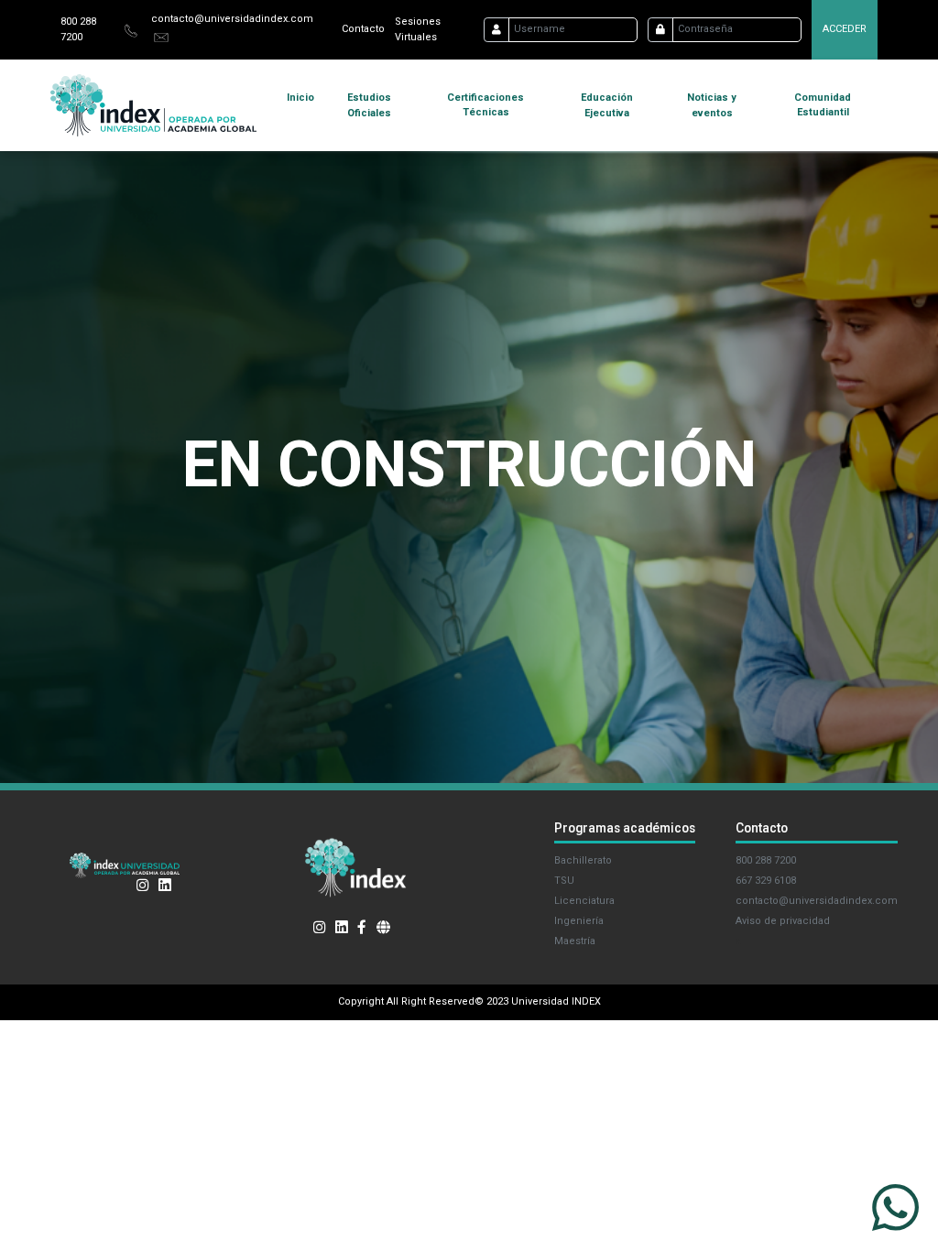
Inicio (300, 97)
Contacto (363, 29)
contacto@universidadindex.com (232, 19)
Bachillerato (583, 860)
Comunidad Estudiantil (822, 105)
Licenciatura (584, 901)
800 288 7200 (766, 860)
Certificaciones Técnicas (485, 105)
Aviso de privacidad (783, 921)
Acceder (845, 29)
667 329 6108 (766, 881)
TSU (564, 881)
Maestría (574, 941)
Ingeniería (579, 921)
